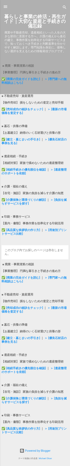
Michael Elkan (45, 458)
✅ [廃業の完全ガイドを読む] (21, 79)
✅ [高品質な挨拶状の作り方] (21, 230)
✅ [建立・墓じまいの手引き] (21, 139)
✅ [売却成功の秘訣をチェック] (22, 109)
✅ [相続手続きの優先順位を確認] (24, 169)
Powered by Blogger (37, 450)
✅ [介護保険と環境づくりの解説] (24, 200)
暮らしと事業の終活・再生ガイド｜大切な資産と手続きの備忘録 (35, 21)
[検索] (64, 8)
